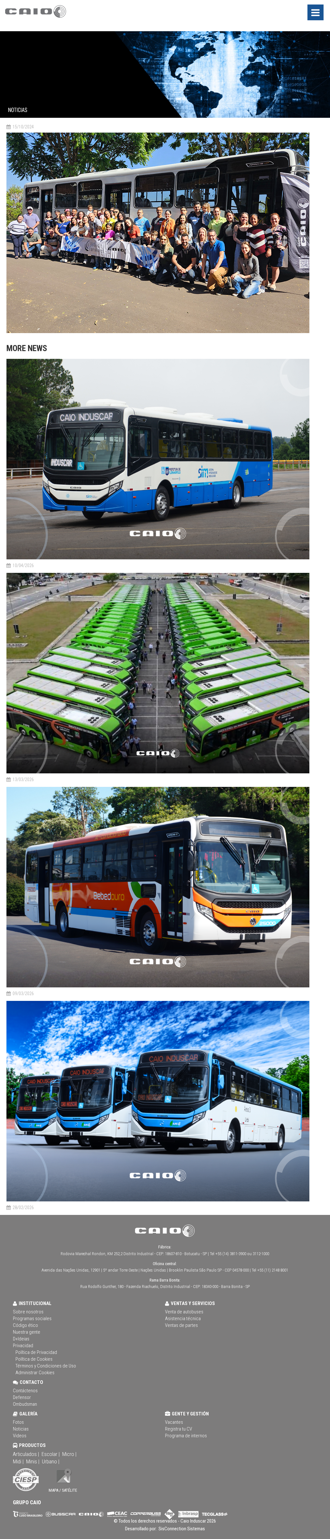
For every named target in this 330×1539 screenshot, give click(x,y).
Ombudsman (25, 1404)
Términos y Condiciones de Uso (45, 1366)
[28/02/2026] (157, 1200)
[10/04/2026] (157, 558)
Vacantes (174, 1422)
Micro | (69, 1454)
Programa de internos (186, 1436)
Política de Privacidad (36, 1352)
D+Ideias (21, 1339)
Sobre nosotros (28, 1312)
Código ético (25, 1325)
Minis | (32, 1461)
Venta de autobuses (184, 1312)
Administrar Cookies (34, 1373)
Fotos (18, 1422)
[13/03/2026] (157, 772)
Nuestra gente (26, 1332)
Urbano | (50, 1461)
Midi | (18, 1461)
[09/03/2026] (157, 986)
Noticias (21, 1429)
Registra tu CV (178, 1429)
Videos (19, 1436)
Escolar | (51, 1454)
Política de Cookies (34, 1359)
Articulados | (26, 1454)
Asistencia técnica (183, 1318)
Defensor (22, 1397)
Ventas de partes (181, 1325)
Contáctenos (25, 1391)
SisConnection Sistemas (181, 1529)
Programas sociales (32, 1318)
